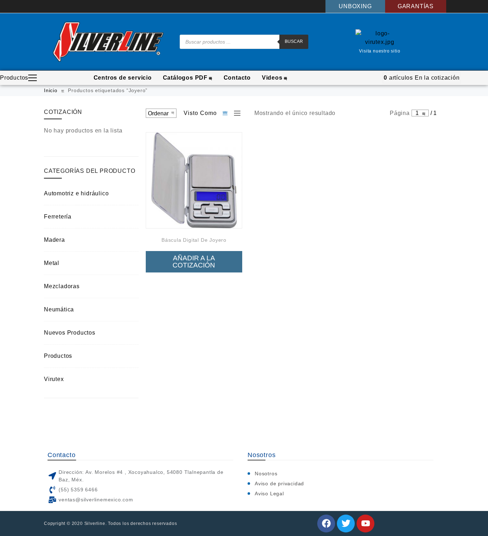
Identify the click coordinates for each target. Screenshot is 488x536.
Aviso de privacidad (279, 483)
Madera (54, 240)
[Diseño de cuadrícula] (225, 113)
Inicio (51, 90)
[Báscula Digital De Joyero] (194, 180)
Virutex (54, 379)
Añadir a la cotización (194, 261)
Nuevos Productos (69, 333)
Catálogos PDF (185, 78)
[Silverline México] (108, 41)
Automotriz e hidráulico (76, 193)
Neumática (59, 309)
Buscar (294, 41)
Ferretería (57, 217)
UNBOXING (355, 6)
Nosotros (266, 473)
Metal (51, 263)
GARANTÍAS (416, 6)
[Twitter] (346, 523)
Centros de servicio (123, 78)
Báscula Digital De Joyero (193, 240)
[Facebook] (326, 523)
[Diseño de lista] (235, 113)
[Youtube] (365, 523)
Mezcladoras (62, 286)
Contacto (237, 78)
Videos (272, 78)
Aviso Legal (269, 493)
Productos (14, 78)
